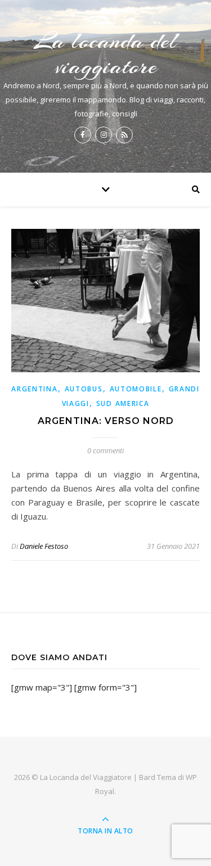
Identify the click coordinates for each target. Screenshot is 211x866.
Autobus (84, 389)
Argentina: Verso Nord (106, 421)
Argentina (34, 389)
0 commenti (105, 450)
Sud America (123, 403)
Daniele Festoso (44, 546)
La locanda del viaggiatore (105, 53)
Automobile (136, 389)
